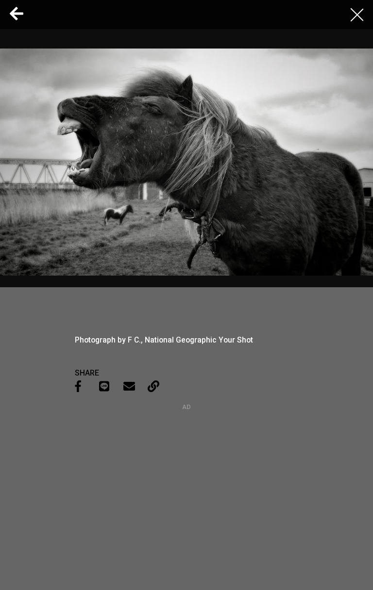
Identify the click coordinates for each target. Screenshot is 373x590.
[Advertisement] (186, 471)
